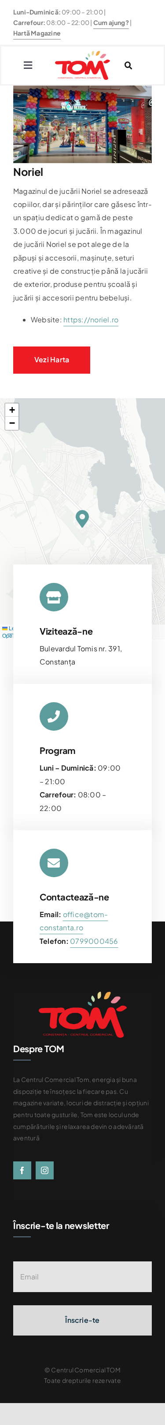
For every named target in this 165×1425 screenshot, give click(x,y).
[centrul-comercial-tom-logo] (82, 54)
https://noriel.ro (90, 319)
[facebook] (22, 1170)
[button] (82, 518)
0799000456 (94, 941)
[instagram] (45, 1170)
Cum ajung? (111, 22)
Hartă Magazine (37, 33)
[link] (94, 941)
